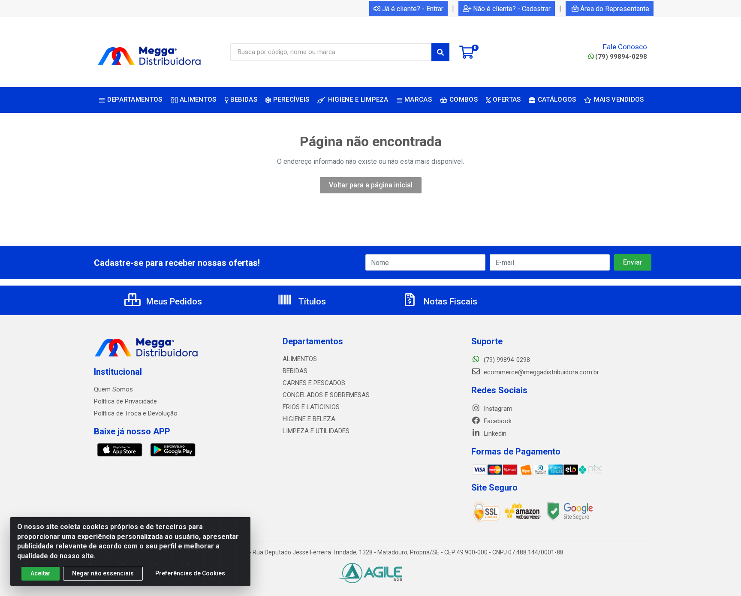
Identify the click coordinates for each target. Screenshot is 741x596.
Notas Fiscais (449, 301)
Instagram (497, 408)
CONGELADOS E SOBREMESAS (326, 395)
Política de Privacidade (125, 401)
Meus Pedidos (173, 301)
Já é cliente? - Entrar (412, 9)
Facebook (497, 421)
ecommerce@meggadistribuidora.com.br (540, 372)
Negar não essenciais (103, 573)
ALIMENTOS (300, 359)
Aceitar (40, 573)
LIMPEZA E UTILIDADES (316, 431)
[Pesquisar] (440, 52)
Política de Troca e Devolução (136, 413)
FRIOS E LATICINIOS (311, 407)
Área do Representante (614, 9)
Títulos (311, 301)
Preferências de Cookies (190, 573)
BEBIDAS (295, 371)
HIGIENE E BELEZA (309, 419)
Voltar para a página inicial (371, 185)
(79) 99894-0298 (621, 56)
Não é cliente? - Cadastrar (512, 9)
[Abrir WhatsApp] (719, 574)
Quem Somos (113, 389)
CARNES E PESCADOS (314, 383)
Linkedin (494, 433)
